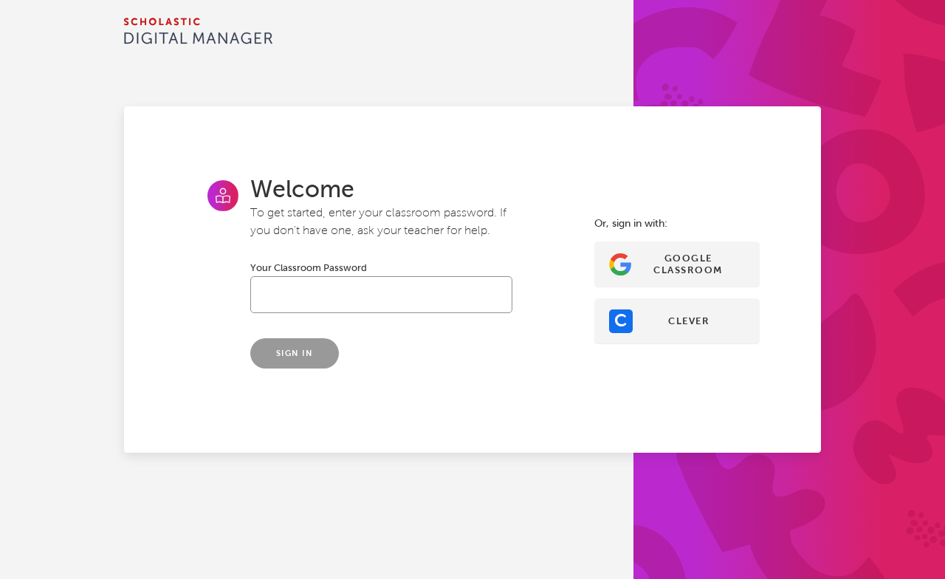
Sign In (294, 353)
